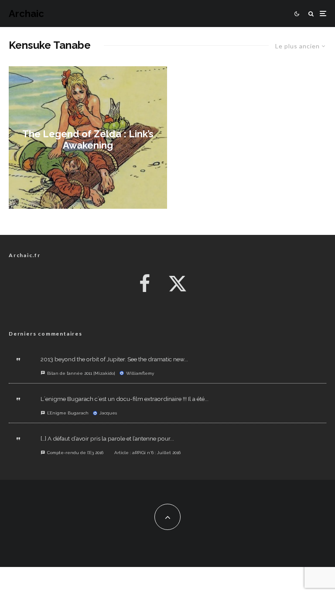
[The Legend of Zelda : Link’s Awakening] (88, 137)
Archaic (26, 13)
